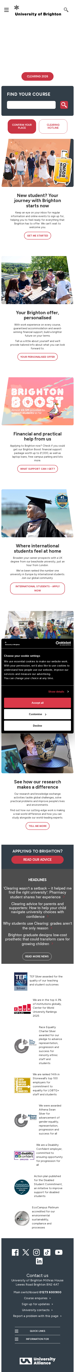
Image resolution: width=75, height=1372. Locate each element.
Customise (35, 714)
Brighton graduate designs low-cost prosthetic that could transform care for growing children (37, 939)
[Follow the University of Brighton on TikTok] (47, 1251)
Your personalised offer (37, 356)
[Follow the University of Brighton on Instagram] (36, 1251)
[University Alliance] (37, 1353)
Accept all (38, 702)
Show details (56, 691)
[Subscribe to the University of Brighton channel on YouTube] (58, 1251)
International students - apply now (38, 588)
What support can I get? (37, 468)
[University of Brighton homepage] (37, 10)
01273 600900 (50, 1292)
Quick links (37, 1331)
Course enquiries (36, 1298)
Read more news (37, 956)
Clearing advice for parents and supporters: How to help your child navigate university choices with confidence (37, 910)
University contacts (36, 1310)
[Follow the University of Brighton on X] (25, 1251)
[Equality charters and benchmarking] (25, 1046)
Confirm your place (22, 126)
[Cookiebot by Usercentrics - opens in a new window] (55, 643)
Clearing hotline (53, 126)
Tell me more (38, 826)
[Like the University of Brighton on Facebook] (15, 1251)
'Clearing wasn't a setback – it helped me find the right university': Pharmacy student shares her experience (37, 892)
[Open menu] (8, 10)
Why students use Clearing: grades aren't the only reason (37, 925)
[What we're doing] (22, 1218)
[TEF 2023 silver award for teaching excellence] (20, 981)
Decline (37, 725)
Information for (37, 1339)
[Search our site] (68, 10)
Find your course (28, 94)
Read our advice (37, 860)
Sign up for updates (36, 1304)
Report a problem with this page (36, 1316)
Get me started (37, 235)
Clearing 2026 (37, 76)
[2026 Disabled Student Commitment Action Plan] (22, 1187)
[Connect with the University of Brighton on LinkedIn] (39, 1259)
